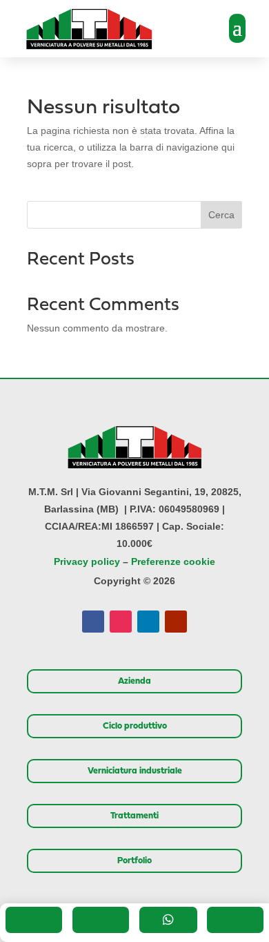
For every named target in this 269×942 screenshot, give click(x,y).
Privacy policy (87, 561)
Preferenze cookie (173, 561)
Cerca (221, 214)
